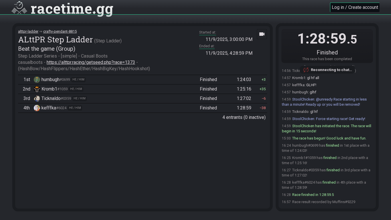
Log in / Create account (355, 7)
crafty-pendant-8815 (60, 31)
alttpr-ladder (28, 31)
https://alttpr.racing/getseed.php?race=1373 (91, 62)
